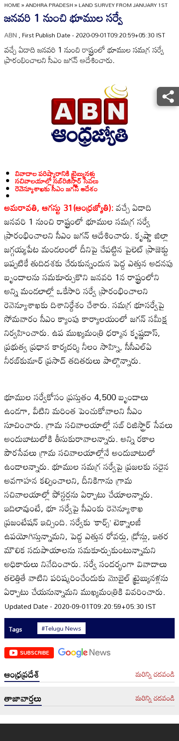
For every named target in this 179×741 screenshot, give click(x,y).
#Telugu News (61, 628)
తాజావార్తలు (23, 698)
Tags (15, 629)
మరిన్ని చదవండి (155, 674)
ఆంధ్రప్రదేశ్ (22, 674)
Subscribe (34, 652)
